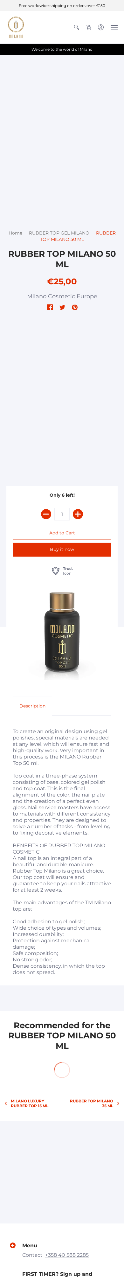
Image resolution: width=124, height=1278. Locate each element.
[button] (77, 27)
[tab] (32, 706)
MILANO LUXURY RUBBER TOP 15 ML (29, 1103)
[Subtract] (46, 514)
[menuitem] (77, 27)
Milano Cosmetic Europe (62, 296)
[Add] (78, 514)
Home (15, 233)
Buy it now (62, 549)
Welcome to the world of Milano (62, 49)
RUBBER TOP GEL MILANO (59, 233)
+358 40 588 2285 (67, 1255)
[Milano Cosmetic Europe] (15, 27)
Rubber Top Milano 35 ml (91, 1103)
